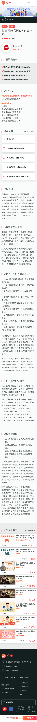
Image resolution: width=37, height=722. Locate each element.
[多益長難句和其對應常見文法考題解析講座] (7, 607)
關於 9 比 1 (5, 685)
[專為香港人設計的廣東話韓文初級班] (7, 634)
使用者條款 (24, 687)
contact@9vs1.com (12, 666)
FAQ (21, 694)
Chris (18, 553)
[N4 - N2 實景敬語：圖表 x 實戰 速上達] (7, 566)
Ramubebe (20, 635)
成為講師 (5, 692)
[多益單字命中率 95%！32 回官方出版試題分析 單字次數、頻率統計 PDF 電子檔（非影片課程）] (7, 552)
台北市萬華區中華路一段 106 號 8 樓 (18, 662)
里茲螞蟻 (19, 581)
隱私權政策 (24, 683)
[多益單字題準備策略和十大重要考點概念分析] (7, 620)
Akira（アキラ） (22, 567)
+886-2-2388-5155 (12, 670)
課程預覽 (10, 19)
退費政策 (23, 690)
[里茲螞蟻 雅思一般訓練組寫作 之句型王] (7, 593)
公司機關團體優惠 (8, 688)
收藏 (5, 545)
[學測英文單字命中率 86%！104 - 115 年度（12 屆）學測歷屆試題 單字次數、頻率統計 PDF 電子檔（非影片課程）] (7, 539)
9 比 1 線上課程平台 (23, 540)
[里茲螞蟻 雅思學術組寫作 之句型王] (7, 579)
